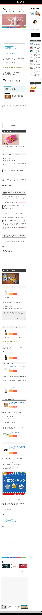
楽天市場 (15, 358)
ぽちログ (21, 2)
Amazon (11, 358)
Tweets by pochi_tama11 (33, 84)
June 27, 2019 (22, 318)
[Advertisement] (14, 36)
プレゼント (4, 526)
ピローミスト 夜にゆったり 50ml (14, 387)
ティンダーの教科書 (8, 47)
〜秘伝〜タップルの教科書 (9, 46)
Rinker (11, 291)
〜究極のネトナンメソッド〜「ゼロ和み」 (11, 48)
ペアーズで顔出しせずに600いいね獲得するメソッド (12, 49)
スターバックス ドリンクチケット (14, 432)
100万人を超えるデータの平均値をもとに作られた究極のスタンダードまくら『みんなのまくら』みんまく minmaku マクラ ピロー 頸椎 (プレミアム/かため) (17, 367)
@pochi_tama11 (10, 53)
